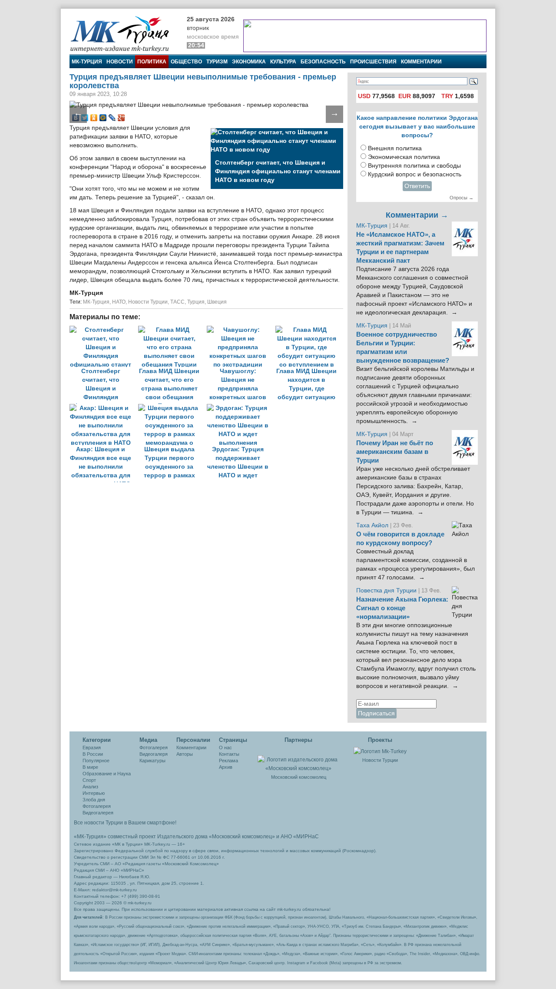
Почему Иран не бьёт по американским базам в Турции (394, 452)
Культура (283, 62)
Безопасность (323, 62)
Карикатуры (152, 760)
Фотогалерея (97, 806)
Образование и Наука (107, 773)
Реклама (228, 760)
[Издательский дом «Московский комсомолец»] (298, 759)
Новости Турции (148, 302)
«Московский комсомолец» (242, 837)
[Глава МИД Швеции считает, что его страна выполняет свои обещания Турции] (172, 330)
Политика (151, 62)
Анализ (90, 786)
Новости (119, 62)
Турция (196, 302)
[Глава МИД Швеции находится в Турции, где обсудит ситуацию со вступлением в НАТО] (308, 330)
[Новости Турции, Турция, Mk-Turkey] (380, 751)
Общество (186, 62)
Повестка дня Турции (387, 590)
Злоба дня (94, 799)
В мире (90, 767)
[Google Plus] (121, 117)
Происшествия (373, 62)
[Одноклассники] (94, 117)
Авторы (184, 754)
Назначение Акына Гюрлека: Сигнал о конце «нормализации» (402, 608)
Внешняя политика (395, 148)
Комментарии (421, 62)
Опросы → (461, 197)
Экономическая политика (404, 157)
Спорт (89, 780)
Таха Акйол (372, 525)
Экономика (249, 62)
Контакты (229, 754)
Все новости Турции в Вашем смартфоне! (125, 823)
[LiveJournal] (112, 117)
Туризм (217, 62)
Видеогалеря (153, 754)
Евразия (92, 747)
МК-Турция (87, 62)
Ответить (417, 186)
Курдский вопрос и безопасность (414, 174)
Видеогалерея (98, 812)
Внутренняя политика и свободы (414, 165)
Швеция (217, 302)
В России (93, 754)
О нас (225, 747)
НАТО (119, 302)
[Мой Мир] (103, 117)
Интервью (94, 793)
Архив (225, 767)
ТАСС (177, 302)
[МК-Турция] (124, 33)
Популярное (96, 760)
